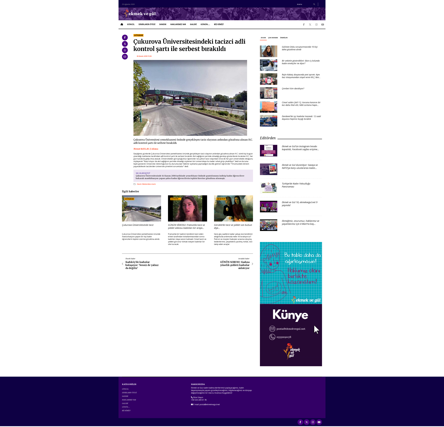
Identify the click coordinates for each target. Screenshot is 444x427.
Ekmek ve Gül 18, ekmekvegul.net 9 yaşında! (299, 204)
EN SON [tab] (263, 38)
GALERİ (193, 24)
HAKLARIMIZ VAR (178, 24)
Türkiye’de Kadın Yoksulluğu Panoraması (296, 185)
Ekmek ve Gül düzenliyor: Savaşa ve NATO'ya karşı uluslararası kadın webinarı (300, 168)
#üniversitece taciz (149, 184)
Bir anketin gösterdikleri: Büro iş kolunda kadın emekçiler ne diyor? (301, 62)
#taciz (139, 184)
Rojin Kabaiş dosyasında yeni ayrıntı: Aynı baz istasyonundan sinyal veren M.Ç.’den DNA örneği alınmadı (301, 77)
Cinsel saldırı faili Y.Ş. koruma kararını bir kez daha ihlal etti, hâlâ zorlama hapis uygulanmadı (301, 105)
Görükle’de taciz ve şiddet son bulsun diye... (233, 226)
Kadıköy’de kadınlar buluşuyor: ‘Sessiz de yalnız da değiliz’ (142, 265)
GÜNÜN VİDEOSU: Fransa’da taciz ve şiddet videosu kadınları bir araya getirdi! (186, 226)
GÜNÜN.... (205, 24)
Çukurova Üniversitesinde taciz (138, 224)
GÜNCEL (131, 24)
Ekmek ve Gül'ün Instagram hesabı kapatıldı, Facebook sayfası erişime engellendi (299, 149)
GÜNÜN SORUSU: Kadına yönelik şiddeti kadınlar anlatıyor (235, 265)
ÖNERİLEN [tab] (284, 38)
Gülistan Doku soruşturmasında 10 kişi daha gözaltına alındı (300, 48)
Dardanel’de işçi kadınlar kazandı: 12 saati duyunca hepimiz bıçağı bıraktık (301, 117)
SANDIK (162, 24)
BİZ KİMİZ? (219, 24)
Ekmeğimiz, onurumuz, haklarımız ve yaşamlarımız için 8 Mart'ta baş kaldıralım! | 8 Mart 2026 (300, 223)
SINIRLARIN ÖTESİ (147, 24)
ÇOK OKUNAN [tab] (273, 38)
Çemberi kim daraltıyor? (293, 88)
